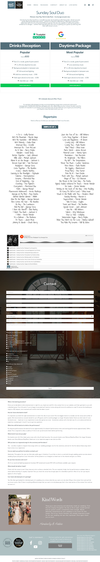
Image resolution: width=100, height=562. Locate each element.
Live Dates (73, 5)
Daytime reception (13, 356)
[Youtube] (89, 5)
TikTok (9, 382)
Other (9, 383)
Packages (44, 5)
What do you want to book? (14, 332)
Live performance (13, 376)
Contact (53, 5)
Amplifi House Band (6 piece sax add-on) (19, 343)
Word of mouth (12, 374)
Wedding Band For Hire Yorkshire (85, 538)
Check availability (25, 85)
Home (29, 5)
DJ (8, 348)
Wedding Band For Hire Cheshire (85, 545)
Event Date (9, 313)
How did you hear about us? (14, 364)
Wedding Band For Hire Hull (84, 540)
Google (10, 367)
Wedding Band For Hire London (85, 543)
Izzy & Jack (11, 337)
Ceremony (11, 354)
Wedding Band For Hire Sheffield (85, 546)
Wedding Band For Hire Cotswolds (85, 542)
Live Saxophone (12, 344)
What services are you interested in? (16, 351)
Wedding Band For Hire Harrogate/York (87, 549)
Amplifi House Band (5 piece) (16, 341)
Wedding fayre (12, 370)
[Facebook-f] (93, 5)
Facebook (10, 380)
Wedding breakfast (13, 357)
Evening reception (13, 359)
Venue (9, 372)
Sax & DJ (10, 346)
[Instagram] (85, 5)
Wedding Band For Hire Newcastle (85, 548)
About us (63, 5)
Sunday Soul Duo (13, 335)
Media (36, 5)
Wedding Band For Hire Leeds (84, 537)
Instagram (11, 378)
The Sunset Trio (12, 339)
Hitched (10, 368)
